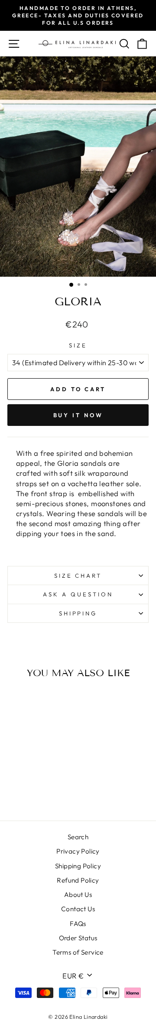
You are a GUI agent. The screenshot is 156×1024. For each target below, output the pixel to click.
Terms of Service (78, 952)
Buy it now (78, 415)
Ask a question (78, 594)
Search (78, 837)
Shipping (78, 613)
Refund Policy (78, 880)
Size (78, 345)
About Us (78, 894)
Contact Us (78, 909)
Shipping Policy (78, 866)
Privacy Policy (78, 851)
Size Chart (78, 575)
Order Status (78, 938)
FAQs (78, 923)
